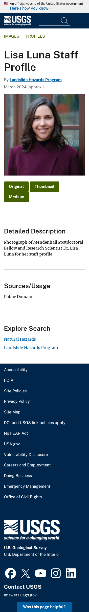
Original (16, 186)
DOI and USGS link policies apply (35, 423)
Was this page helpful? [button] (44, 607)
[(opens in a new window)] (10, 573)
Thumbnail (44, 186)
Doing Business (18, 476)
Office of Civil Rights (23, 497)
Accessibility (16, 370)
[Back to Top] (71, 594)
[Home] (17, 24)
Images (11, 36)
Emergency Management (27, 486)
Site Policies (15, 391)
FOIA (8, 380)
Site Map (12, 412)
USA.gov (12, 444)
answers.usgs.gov (20, 595)
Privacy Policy (17, 401)
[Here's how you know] (44, 6)
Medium (16, 197)
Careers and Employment (27, 465)
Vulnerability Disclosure (26, 455)
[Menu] (79, 21)
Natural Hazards (20, 339)
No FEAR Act (16, 433)
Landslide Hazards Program (36, 79)
